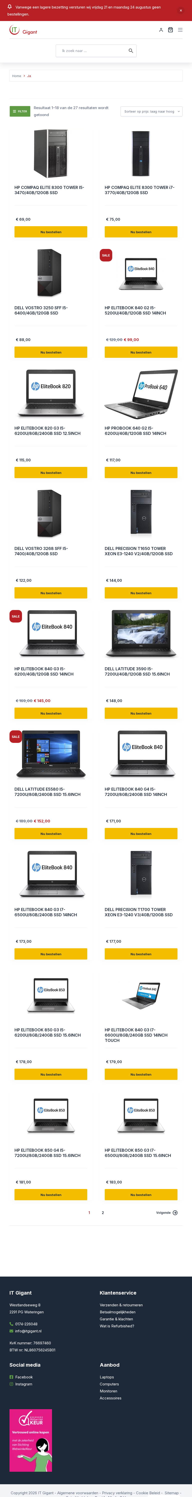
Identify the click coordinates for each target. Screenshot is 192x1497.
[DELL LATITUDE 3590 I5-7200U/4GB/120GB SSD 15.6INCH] (141, 635)
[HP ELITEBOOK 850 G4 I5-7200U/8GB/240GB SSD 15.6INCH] (51, 1116)
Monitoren (108, 1391)
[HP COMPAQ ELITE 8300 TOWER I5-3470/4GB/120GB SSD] (51, 154)
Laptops (107, 1377)
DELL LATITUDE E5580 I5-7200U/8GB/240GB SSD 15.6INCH (47, 792)
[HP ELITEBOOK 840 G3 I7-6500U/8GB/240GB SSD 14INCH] (51, 876)
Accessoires (111, 1398)
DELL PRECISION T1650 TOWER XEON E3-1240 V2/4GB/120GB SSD (139, 551)
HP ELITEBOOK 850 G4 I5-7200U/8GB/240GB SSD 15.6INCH (47, 1153)
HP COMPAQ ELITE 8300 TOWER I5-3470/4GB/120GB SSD (49, 190)
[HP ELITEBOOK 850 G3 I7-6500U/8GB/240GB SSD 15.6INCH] (141, 1116)
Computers (109, 1384)
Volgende (163, 1213)
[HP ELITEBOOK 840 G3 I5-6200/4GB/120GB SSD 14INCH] (51, 635)
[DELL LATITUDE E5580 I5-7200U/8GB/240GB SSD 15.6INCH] (51, 755)
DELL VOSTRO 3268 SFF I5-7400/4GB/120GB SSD (41, 551)
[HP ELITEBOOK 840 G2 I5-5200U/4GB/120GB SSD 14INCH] (141, 274)
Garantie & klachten (116, 1319)
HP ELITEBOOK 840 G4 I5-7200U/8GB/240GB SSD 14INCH (136, 792)
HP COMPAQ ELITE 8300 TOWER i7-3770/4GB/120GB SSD (139, 190)
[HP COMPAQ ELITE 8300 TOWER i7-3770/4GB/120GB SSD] (141, 154)
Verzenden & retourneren (121, 1305)
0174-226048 (26, 1324)
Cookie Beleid (148, 1492)
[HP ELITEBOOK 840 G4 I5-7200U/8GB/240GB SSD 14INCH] (141, 755)
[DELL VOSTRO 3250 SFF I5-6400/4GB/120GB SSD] (51, 274)
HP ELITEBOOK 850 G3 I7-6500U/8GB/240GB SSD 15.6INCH (138, 1153)
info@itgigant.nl (28, 1331)
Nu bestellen (51, 232)
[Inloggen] (161, 30)
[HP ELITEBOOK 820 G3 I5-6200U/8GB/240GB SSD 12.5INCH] (51, 394)
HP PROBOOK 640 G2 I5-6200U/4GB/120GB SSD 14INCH (135, 431)
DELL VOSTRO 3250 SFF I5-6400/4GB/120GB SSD (41, 310)
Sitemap (172, 1492)
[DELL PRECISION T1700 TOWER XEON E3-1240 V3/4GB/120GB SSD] (141, 876)
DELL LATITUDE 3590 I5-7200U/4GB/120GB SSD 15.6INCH (137, 671)
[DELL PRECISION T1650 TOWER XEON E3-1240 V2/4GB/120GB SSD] (141, 515)
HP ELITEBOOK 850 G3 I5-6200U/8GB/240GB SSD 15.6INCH (47, 1032)
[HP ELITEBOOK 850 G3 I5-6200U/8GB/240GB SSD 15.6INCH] (51, 996)
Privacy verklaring (117, 1492)
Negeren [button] (180, 10)
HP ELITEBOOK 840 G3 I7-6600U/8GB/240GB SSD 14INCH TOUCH (136, 1035)
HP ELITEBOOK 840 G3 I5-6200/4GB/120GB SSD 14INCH (44, 671)
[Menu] (180, 30)
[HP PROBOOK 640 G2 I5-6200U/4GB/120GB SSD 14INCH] (141, 394)
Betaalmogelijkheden (118, 1312)
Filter (22, 111)
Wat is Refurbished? (117, 1326)
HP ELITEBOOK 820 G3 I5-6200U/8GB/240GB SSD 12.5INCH (47, 431)
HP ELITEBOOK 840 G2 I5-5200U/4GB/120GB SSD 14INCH (135, 310)
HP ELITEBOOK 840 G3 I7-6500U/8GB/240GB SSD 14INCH (45, 912)
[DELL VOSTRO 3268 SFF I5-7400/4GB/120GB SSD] (51, 515)
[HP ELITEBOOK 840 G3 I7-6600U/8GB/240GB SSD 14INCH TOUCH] (141, 996)
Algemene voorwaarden (77, 1492)
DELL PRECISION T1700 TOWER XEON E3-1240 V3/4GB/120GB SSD (139, 912)
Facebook (24, 1377)
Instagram (23, 1384)
